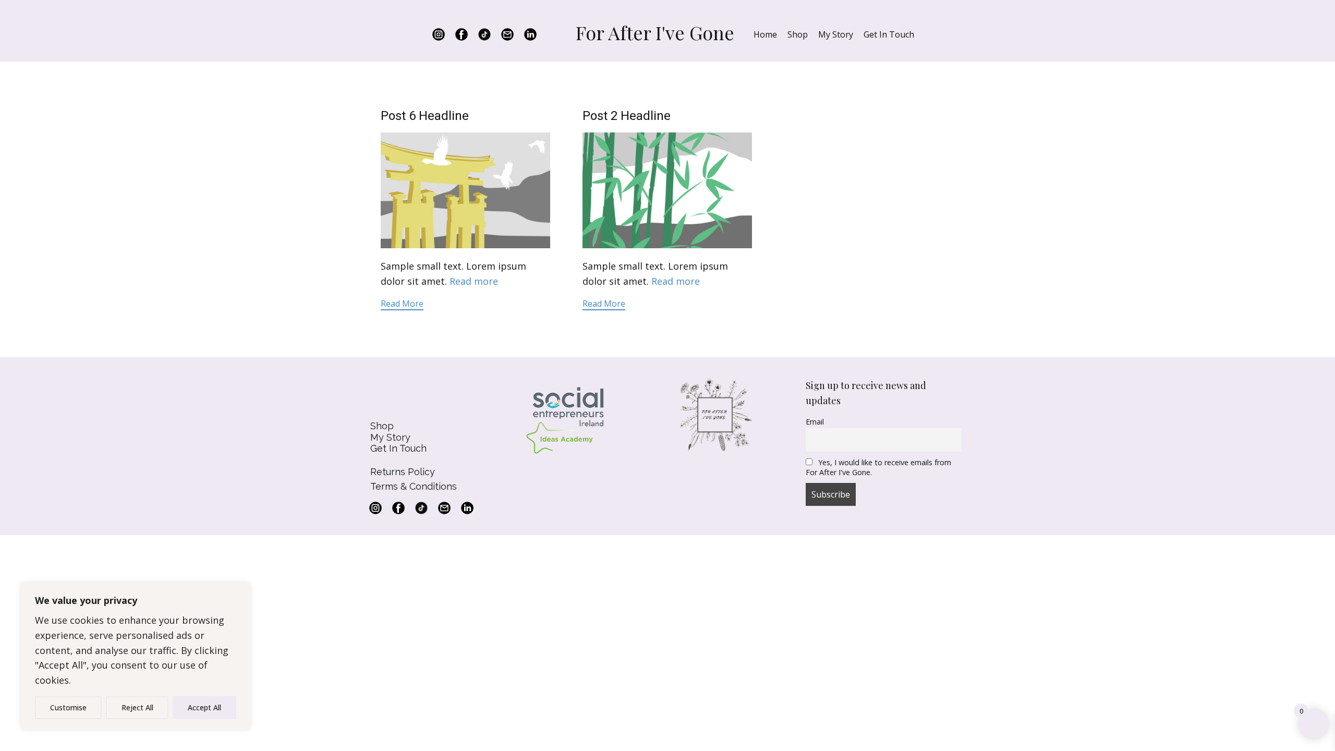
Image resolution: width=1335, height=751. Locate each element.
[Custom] (484, 34)
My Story (835, 34)
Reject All (137, 707)
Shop (797, 34)
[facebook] (461, 34)
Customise (68, 707)
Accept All (204, 707)
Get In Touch (889, 34)
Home (765, 34)
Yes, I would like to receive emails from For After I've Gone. (878, 467)
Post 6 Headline (425, 115)
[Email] (507, 34)
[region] (135, 656)
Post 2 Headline (626, 115)
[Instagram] (438, 34)
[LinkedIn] (530, 34)
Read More (402, 303)
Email (815, 422)
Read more (474, 281)
